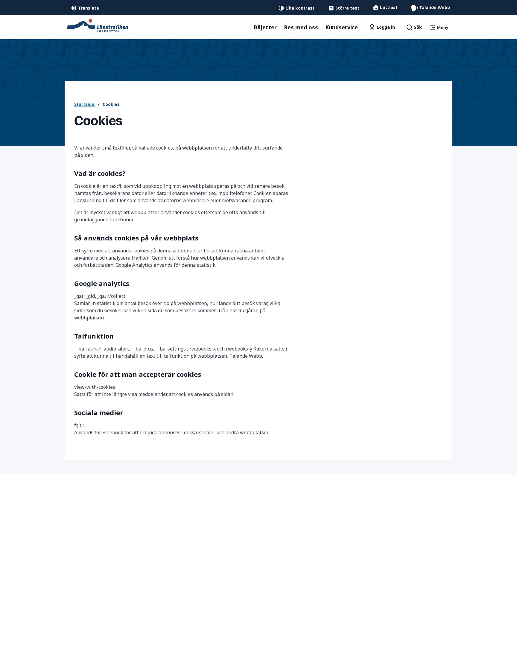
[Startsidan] (98, 25)
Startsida (84, 104)
